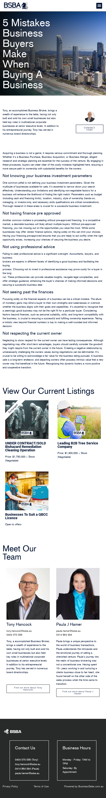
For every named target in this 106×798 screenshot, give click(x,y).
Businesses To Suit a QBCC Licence (26, 516)
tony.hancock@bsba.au (19, 630)
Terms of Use (41, 786)
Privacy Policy (10, 786)
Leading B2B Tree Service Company (78, 445)
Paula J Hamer (69, 624)
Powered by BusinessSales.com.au (83, 786)
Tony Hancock (19, 624)
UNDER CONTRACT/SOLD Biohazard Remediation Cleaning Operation (25, 446)
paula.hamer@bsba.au (68, 630)
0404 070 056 (14, 634)
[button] (99, 6)
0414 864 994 (64, 634)
